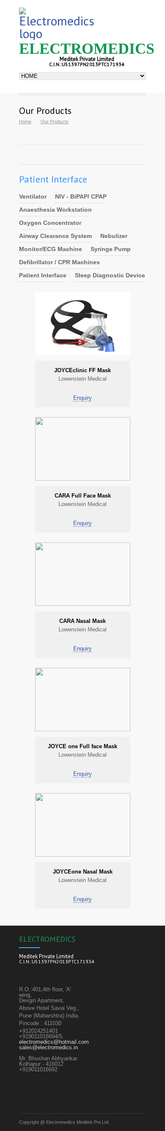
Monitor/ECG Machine (50, 249)
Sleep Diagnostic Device (110, 275)
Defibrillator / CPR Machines (59, 262)
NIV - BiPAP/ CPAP (81, 196)
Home (25, 121)
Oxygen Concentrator (50, 222)
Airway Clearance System (55, 235)
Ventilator (33, 196)
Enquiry (82, 398)
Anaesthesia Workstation (55, 209)
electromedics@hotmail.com (54, 1042)
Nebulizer (113, 235)
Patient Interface (42, 275)
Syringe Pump (111, 249)
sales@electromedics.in (48, 1047)
